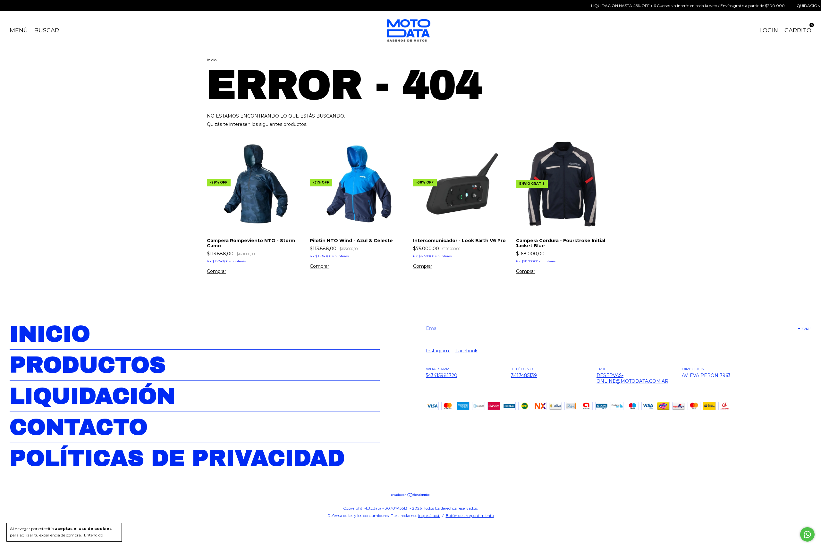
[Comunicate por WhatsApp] (807, 534)
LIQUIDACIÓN (92, 396)
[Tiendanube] (411, 495)
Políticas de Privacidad (177, 458)
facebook (466, 351)
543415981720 (441, 375)
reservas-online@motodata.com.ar (632, 378)
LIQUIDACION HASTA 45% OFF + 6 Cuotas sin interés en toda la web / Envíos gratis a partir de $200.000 (673, 5)
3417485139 (524, 375)
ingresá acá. (429, 515)
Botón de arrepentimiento (470, 515)
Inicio (211, 59)
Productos (88, 365)
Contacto (79, 427)
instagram (438, 351)
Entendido (93, 535)
